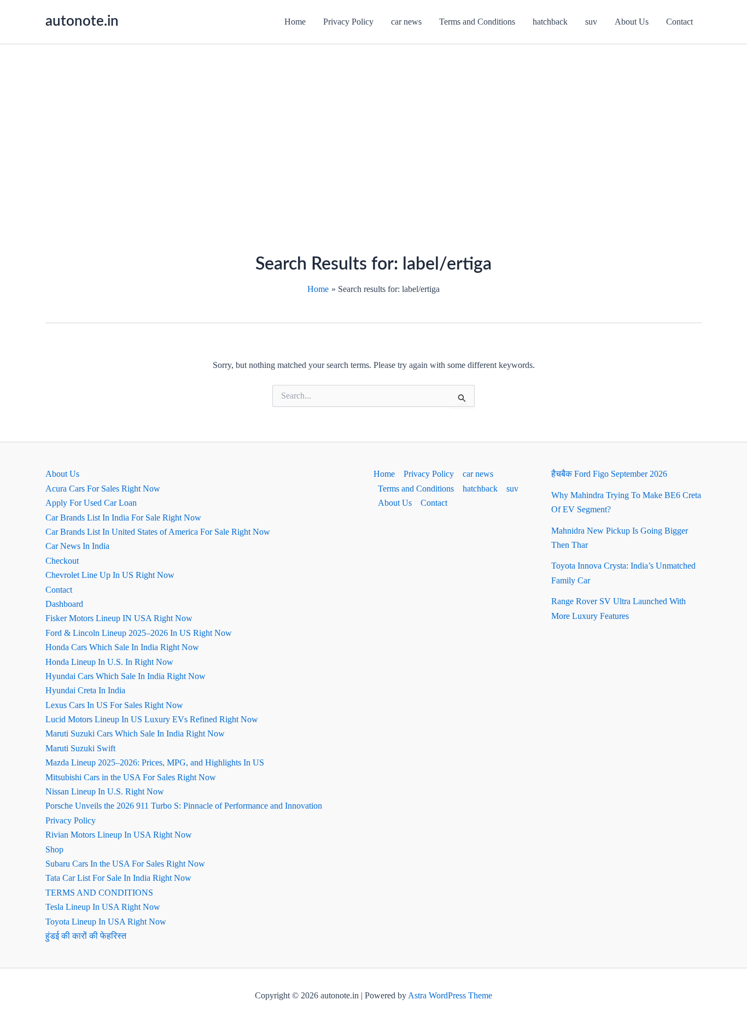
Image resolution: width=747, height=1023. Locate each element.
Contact (679, 21)
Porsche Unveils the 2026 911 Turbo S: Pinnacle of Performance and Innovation (183, 805)
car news (406, 21)
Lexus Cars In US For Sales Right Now (114, 705)
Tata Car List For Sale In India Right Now (118, 877)
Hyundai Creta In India (85, 690)
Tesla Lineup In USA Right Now (102, 906)
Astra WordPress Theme (450, 995)
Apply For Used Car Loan (91, 502)
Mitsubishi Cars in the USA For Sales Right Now (130, 777)
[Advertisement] (373, 126)
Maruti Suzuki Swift (80, 748)
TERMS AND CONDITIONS (99, 892)
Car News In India (77, 546)
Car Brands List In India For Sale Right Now (123, 517)
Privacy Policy (348, 21)
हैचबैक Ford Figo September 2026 (609, 473)
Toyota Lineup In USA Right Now (105, 921)
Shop (54, 849)
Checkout (62, 560)
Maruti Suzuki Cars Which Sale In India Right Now (135, 733)
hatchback (550, 21)
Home (295, 21)
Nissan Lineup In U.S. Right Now (104, 791)
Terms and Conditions (477, 21)
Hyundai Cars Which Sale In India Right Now (125, 676)
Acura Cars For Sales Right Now (102, 488)
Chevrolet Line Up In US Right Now (109, 575)
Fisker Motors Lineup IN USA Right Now (118, 618)
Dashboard (64, 604)
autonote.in (82, 21)
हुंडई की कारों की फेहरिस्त (85, 935)
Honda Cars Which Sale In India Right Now (122, 647)
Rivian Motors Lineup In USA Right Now (118, 834)
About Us (632, 21)
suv (591, 21)
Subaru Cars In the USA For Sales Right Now (125, 863)
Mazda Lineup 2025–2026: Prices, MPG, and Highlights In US (154, 762)
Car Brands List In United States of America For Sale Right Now (157, 531)
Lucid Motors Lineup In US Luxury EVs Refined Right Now (151, 719)
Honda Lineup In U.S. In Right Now (109, 662)
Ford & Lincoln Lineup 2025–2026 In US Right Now (138, 633)
